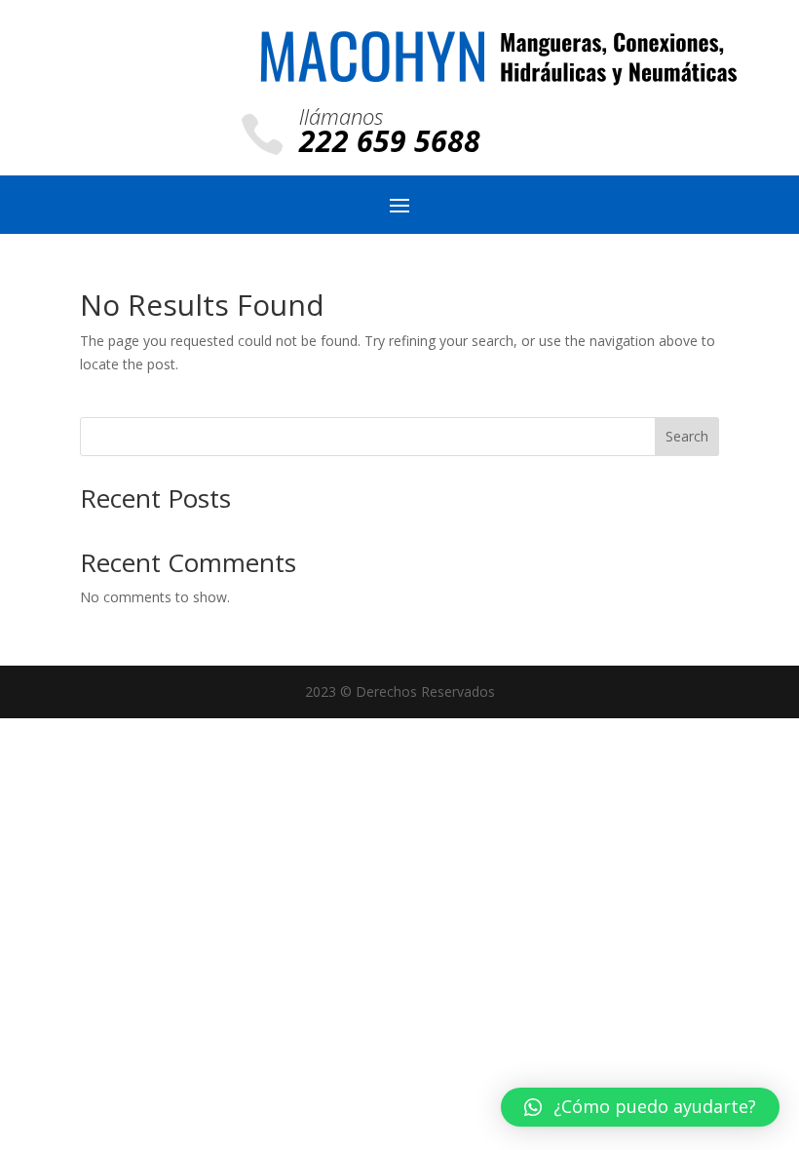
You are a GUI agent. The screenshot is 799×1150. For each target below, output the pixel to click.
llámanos (341, 116)
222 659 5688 (389, 141)
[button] (640, 1107)
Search (687, 436)
